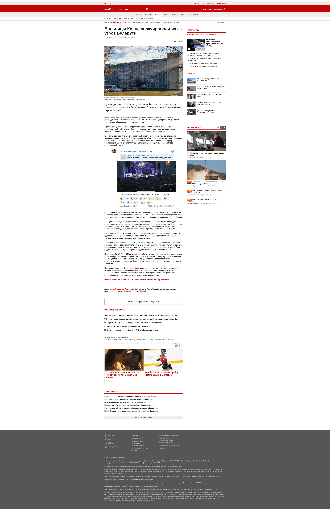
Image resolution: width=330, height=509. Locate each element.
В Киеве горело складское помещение (202, 63)
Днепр (132, 18)
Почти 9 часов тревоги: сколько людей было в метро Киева (131, 411)
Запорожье (149, 18)
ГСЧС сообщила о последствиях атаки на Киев (125, 402)
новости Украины (143, 340)
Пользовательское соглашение (169, 445)
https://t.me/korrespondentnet (123, 291)
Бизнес (173, 14)
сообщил (157, 120)
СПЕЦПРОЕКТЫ (221, 3)
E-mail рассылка (113, 447)
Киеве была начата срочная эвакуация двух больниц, (148, 268)
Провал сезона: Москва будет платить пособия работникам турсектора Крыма (140, 315)
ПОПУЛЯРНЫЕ (210, 3)
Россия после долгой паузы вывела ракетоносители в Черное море (136, 280)
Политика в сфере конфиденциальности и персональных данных (166, 440)
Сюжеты (190, 73)
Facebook (111, 435)
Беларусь (115, 340)
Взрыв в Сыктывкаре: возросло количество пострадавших (134, 323)
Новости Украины (193, 186)
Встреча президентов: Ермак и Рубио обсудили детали (132, 330)
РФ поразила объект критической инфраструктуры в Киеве (131, 408)
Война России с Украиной (119, 338)
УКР (110, 3)
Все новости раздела (111, 18)
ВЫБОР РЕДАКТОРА (193, 127)
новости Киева (155, 22)
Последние (190, 35)
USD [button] (121, 9)
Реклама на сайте (138, 438)
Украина (148, 14)
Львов (143, 18)
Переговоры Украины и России (138, 22)
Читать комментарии (143, 417)
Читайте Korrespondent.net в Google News (144, 302)
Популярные (200, 35)
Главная (138, 14)
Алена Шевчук (113, 37)
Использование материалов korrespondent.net (137, 443)
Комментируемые (211, 35)
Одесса (137, 18)
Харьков (126, 18)
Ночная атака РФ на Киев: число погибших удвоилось (129, 405)
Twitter (110, 439)
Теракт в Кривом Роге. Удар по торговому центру (209, 103)
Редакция (162, 448)
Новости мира (191, 157)
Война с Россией (155, 340)
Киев (120, 18)
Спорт (182, 14)
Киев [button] (106, 10)
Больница (125, 340)
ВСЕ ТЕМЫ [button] (220, 22)
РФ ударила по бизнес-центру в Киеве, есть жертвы (128, 399)
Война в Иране (146, 22)
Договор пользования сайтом (168, 435)
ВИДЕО (196, 3)
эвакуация (132, 340)
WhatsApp (143, 291)
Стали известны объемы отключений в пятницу (126, 326)
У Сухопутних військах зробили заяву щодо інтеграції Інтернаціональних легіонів (142, 319)
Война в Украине (167, 340)
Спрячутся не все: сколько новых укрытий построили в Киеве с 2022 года (203, 54)
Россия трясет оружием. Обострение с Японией (206, 111)
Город (157, 14)
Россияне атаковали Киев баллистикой (202, 66)
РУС (105, 3)
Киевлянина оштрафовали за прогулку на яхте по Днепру (130, 396)
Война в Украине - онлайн (170, 22)
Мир (165, 14)
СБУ (120, 340)
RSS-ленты (112, 443)
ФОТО (202, 3)
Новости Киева (193, 30)
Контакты (134, 435)
